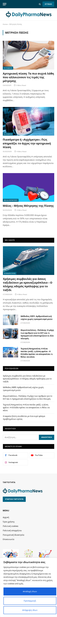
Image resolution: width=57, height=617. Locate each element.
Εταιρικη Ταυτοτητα (14, 499)
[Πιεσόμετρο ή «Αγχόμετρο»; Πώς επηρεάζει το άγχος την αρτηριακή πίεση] (28, 121)
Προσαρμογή (30, 601)
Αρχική (6, 517)
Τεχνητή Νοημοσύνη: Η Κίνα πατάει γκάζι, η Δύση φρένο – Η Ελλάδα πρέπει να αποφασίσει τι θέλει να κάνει (26, 408)
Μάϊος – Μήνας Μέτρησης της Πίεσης (28, 205)
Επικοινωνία (8, 539)
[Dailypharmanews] (28, 14)
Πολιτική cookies (10, 526)
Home (5, 24)
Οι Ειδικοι (8, 68)
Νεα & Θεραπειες (10, 200)
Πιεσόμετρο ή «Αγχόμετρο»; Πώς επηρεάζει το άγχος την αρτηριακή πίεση (27, 143)
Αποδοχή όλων (30, 591)
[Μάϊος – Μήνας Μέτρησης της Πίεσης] (28, 187)
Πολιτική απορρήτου (12, 530)
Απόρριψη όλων (29, 610)
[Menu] (4, 4)
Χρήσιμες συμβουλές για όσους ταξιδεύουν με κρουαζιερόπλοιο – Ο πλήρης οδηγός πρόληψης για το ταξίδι (27, 379)
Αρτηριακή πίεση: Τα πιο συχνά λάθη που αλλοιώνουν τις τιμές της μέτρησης (28, 77)
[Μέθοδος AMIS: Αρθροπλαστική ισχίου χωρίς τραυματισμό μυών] (10, 320)
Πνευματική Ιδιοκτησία (13, 535)
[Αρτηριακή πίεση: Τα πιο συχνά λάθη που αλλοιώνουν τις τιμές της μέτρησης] (28, 55)
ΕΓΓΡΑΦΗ (48, 4)
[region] (28, 587)
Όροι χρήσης (9, 522)
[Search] (39, 4)
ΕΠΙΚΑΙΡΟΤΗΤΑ (9, 273)
